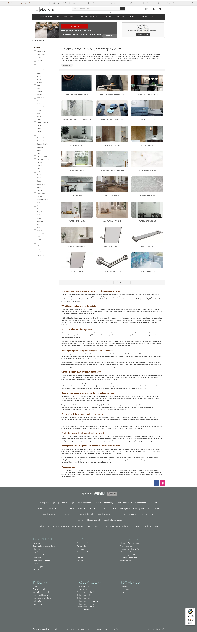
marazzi (61, 508)
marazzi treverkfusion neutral (87, 520)
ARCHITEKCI (143, 16)
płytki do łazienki (87, 514)
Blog (122, 592)
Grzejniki (80, 549)
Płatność (36, 549)
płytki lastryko (154, 508)
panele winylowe (50, 514)
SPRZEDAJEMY (106, 16)
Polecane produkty (128, 555)
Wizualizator (125, 560)
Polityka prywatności (41, 560)
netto (71, 508)
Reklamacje (37, 557)
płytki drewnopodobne (81, 502)
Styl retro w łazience (85, 595)
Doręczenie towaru (41, 555)
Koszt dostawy (39, 543)
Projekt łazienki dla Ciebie (87, 586)
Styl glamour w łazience (86, 606)
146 (120, 283)
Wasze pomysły (126, 546)
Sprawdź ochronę (143, 34)
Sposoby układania (40, 595)
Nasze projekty (126, 552)
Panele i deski (82, 546)
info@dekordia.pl (48, 3)
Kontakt (36, 569)
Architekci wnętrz (84, 589)
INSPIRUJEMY (120, 16)
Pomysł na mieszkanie (86, 592)
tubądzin (40, 508)
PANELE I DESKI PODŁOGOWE (66, 16)
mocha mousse (148, 514)
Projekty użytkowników (129, 549)
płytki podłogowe (60, 502)
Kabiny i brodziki (83, 552)
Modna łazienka (83, 609)
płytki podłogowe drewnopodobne (132, 502)
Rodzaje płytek (39, 589)
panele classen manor (113, 520)
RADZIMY (131, 16)
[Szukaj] (122, 8)
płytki (103, 508)
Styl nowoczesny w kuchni (87, 604)
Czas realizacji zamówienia (44, 546)
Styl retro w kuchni (84, 598)
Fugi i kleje (37, 604)
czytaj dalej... (67, 65)
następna (126, 283)
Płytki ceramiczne (46, 16)
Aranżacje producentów (130, 557)
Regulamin (37, 552)
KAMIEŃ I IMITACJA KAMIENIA (88, 16)
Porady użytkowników (42, 598)
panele (113, 508)
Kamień (80, 557)
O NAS (153, 16)
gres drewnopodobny (104, 502)
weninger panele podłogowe (132, 508)
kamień (93, 508)
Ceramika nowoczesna (86, 555)
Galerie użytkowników (129, 543)
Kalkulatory (38, 601)
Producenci (37, 47)
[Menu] (193, 609)
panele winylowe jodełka (108, 514)
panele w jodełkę (130, 514)
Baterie (80, 560)
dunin (51, 508)
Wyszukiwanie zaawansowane (117, 12)
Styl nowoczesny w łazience (88, 601)
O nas (35, 563)
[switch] (190, 623)
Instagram (124, 589)
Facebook (124, 586)
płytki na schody (68, 514)
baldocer (82, 508)
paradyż (154, 502)
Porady (36, 586)
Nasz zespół (38, 566)
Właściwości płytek (41, 592)
